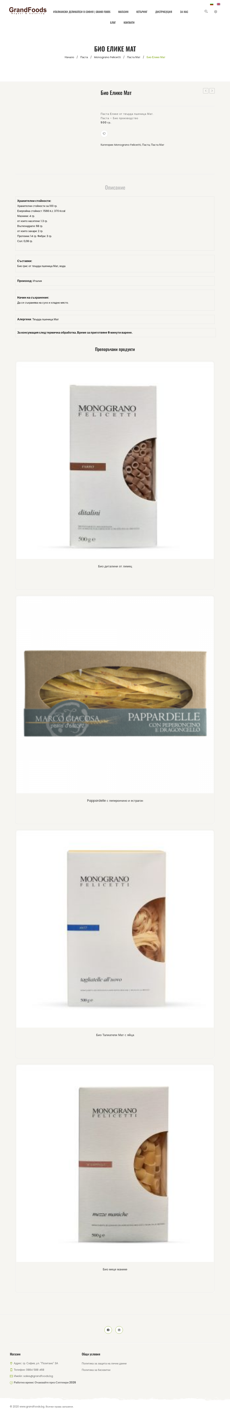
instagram (119, 1330)
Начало (69, 57)
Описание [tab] (115, 187)
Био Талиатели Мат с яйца (115, 1035)
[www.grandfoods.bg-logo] (28, 10)
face (108, 1330)
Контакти (129, 22)
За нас (184, 12)
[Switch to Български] (211, 4)
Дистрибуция (163, 12)
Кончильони (212, 90)
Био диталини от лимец (115, 566)
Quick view (121, 461)
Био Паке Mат (205, 91)
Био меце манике (115, 1269)
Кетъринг (141, 12)
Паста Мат (133, 57)
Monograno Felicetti (107, 57)
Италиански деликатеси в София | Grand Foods (81, 12)
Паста (84, 57)
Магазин (123, 12)
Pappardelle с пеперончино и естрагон (115, 800)
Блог (113, 22)
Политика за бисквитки (96, 1370)
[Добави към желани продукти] (104, 133)
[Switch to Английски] (218, 4)
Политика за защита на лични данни (104, 1363)
